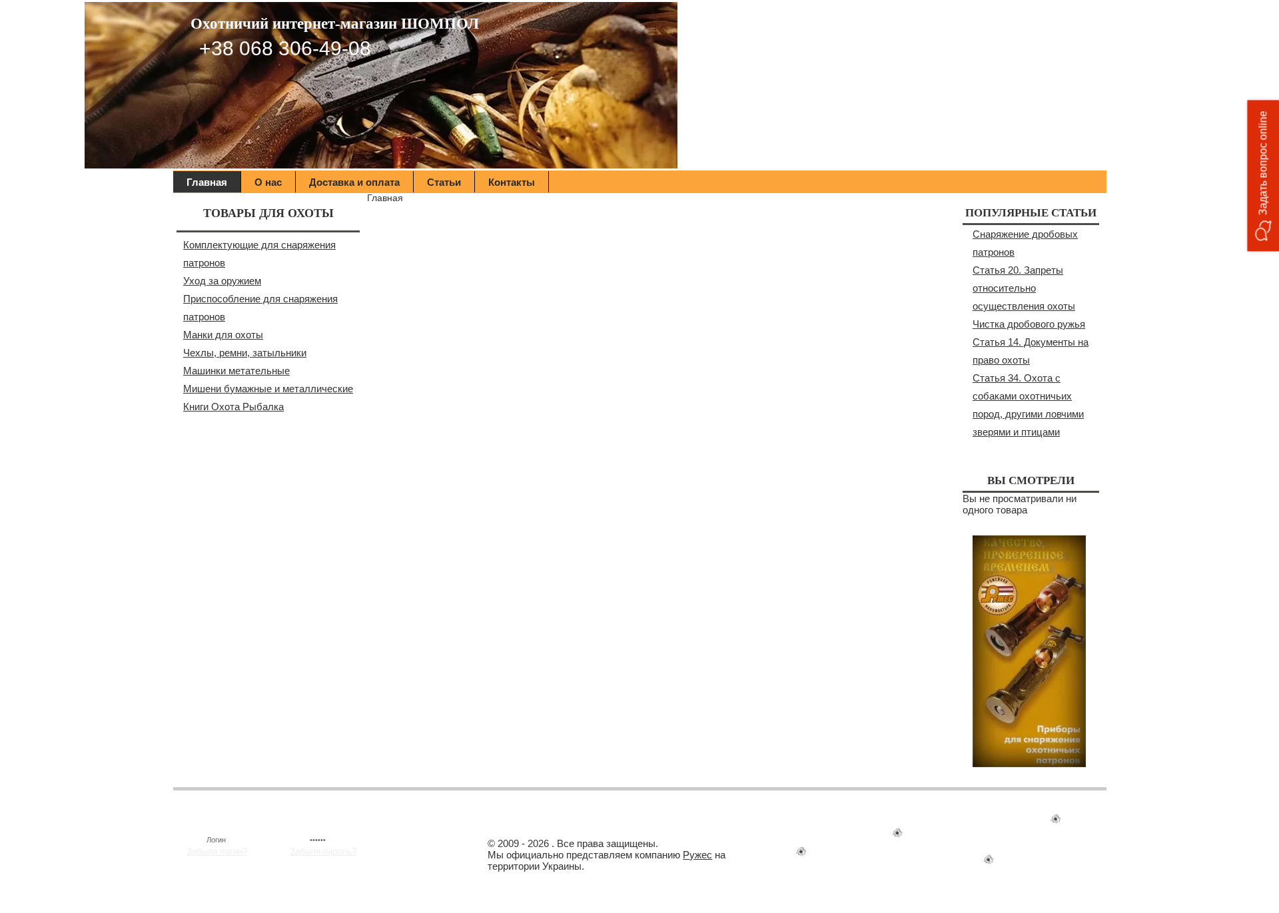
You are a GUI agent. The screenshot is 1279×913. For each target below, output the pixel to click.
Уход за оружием (222, 280)
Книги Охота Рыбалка (233, 406)
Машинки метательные (236, 370)
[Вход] (419, 837)
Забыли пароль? (323, 851)
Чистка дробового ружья (1029, 324)
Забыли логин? (217, 851)
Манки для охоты (223, 334)
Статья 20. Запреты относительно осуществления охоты (1024, 288)
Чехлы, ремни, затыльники (244, 352)
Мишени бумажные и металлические (268, 388)
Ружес (697, 854)
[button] (1263, 175)
